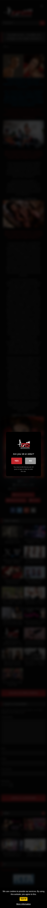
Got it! (23, 899)
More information (23, 904)
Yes (17, 461)
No (30, 461)
